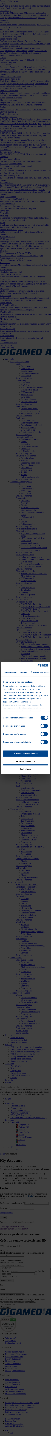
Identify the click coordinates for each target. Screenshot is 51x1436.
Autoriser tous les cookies (26, 753)
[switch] (44, 726)
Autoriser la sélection (25, 761)
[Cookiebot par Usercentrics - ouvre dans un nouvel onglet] (36, 665)
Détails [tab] (23, 672)
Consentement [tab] (9, 672)
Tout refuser (25, 769)
